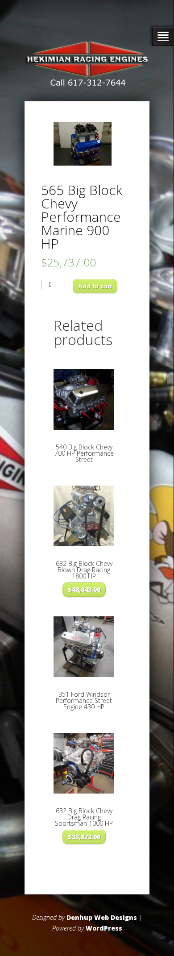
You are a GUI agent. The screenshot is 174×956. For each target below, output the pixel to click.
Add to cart (95, 286)
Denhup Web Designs (101, 917)
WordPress (104, 928)
